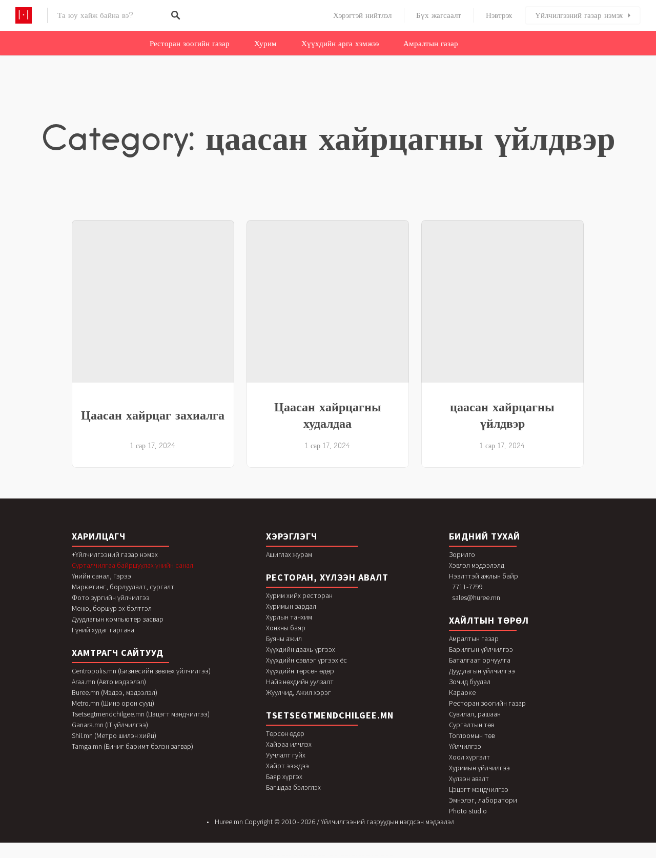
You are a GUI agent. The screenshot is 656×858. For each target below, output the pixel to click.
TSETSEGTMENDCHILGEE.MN (330, 715)
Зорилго (462, 554)
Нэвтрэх (499, 15)
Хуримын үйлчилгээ (479, 767)
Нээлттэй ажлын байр (483, 576)
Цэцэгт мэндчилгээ (478, 789)
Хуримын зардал (291, 606)
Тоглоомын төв (472, 735)
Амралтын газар (430, 43)
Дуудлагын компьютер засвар (117, 619)
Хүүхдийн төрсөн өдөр (300, 670)
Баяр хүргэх (284, 776)
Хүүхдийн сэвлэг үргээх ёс (306, 660)
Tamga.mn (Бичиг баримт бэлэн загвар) (132, 746)
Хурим (265, 43)
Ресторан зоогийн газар (190, 43)
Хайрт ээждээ (287, 765)
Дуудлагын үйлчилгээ (482, 670)
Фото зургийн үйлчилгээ (111, 597)
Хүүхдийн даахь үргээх (300, 649)
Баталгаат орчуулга (479, 660)
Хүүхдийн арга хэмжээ (340, 43)
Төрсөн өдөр (285, 733)
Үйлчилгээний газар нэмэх (579, 15)
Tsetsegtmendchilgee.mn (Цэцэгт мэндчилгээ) (141, 714)
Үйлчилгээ (465, 746)
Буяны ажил (284, 638)
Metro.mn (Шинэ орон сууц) (113, 703)
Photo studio (468, 810)
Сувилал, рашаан (475, 714)
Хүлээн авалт (469, 778)
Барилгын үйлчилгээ (481, 649)
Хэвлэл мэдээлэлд (476, 565)
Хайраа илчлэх (289, 744)
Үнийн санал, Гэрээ (101, 576)
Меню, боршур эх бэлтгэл (112, 608)
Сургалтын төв (471, 724)
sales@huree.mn (476, 597)
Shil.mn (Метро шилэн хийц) (114, 735)
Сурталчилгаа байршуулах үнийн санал (132, 565)
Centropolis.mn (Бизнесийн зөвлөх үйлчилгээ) (141, 670)
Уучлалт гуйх (285, 755)
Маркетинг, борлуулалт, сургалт (123, 586)
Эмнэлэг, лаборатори (483, 800)
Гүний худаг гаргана (103, 629)
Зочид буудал (469, 681)
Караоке (462, 692)
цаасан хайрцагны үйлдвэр (502, 415)
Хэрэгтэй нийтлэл (362, 15)
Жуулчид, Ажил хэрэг (298, 692)
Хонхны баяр (285, 627)
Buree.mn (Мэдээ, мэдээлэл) (114, 692)
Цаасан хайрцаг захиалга (152, 415)
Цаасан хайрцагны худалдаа (327, 415)
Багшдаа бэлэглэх (293, 787)
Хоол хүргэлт (469, 757)
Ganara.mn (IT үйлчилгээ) (110, 724)
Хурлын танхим (289, 617)
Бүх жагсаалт (438, 15)
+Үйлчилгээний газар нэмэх (115, 554)
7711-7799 (467, 586)
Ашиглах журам (289, 554)
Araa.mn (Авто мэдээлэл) (109, 681)
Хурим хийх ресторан (299, 595)
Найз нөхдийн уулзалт (300, 681)
